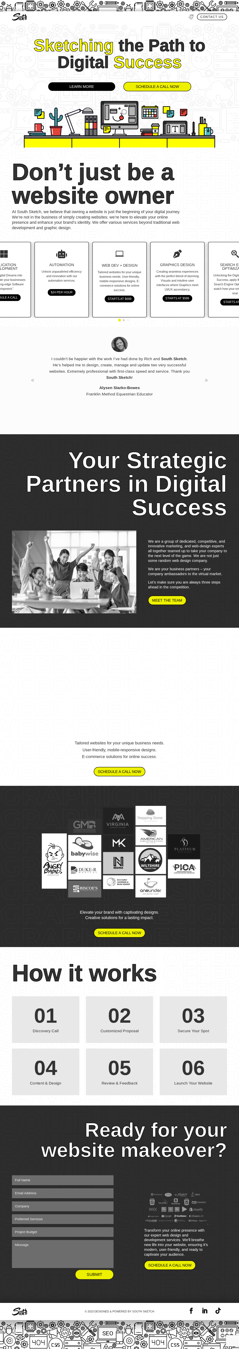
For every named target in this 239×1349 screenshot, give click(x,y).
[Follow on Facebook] (191, 1311)
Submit (94, 1274)
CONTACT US (212, 16)
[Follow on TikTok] (218, 1311)
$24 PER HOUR (62, 292)
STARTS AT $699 (119, 299)
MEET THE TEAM (167, 600)
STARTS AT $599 (177, 298)
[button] (119, 320)
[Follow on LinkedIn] (205, 1311)
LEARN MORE (81, 87)
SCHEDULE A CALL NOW (157, 87)
